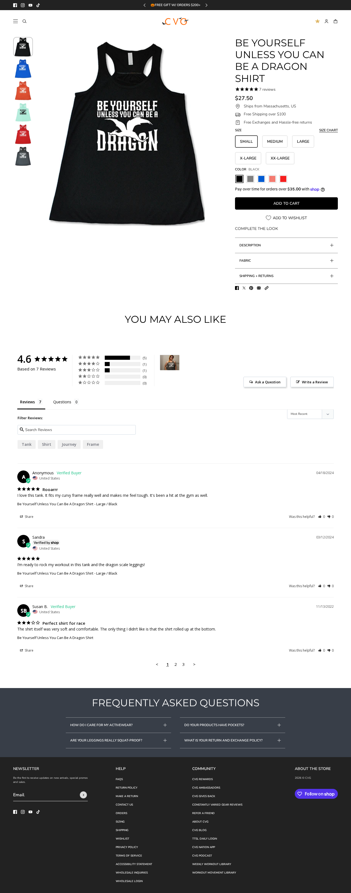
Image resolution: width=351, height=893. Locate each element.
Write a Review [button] (315, 382)
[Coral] (272, 179)
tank (27, 444)
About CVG (200, 822)
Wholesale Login (129, 881)
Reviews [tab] (27, 401)
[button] (267, 288)
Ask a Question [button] (268, 382)
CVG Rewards (202, 779)
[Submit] (83, 794)
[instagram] (23, 5)
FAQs (119, 779)
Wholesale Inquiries (132, 873)
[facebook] (15, 5)
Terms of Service (129, 856)
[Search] (24, 21)
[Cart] (335, 21)
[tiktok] (38, 5)
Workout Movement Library (214, 873)
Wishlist (122, 839)
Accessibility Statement (134, 864)
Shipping (122, 830)
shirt (46, 444)
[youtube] (30, 5)
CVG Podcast (202, 856)
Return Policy (126, 788)
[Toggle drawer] (15, 21)
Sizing (120, 822)
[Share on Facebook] (237, 288)
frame (93, 444)
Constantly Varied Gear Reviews (217, 805)
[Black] (239, 179)
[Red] (283, 179)
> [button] (194, 664)
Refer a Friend (203, 813)
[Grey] (250, 179)
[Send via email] (259, 288)
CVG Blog (199, 830)
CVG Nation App (203, 847)
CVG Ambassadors (206, 788)
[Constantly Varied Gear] (175, 21)
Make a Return (127, 796)
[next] (206, 5)
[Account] (326, 21)
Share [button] (28, 516)
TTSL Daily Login (204, 839)
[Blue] (261, 179)
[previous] (144, 5)
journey (69, 444)
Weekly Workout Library (211, 864)
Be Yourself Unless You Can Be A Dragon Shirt (55, 503)
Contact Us (124, 805)
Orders (121, 813)
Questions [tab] (62, 401)
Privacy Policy (127, 847)
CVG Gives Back (203, 796)
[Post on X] (244, 288)
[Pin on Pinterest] (251, 288)
